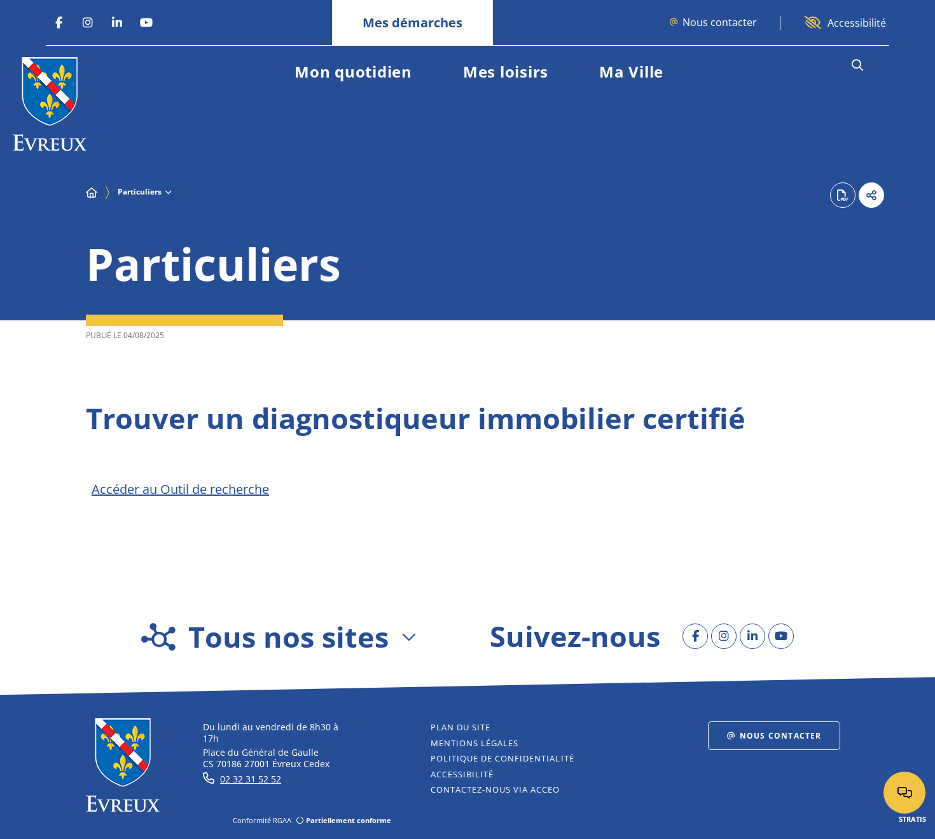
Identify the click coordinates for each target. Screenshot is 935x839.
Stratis (912, 819)
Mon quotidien (353, 71)
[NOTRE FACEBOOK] (58, 23)
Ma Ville (631, 71)
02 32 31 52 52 (250, 779)
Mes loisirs (505, 71)
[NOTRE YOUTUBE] (146, 23)
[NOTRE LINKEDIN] (117, 23)
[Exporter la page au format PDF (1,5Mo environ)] (842, 195)
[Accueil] (91, 192)
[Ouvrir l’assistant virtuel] (904, 793)
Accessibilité (857, 23)
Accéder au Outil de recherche (180, 489)
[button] (857, 65)
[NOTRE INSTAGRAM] (87, 23)
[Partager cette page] (871, 195)
